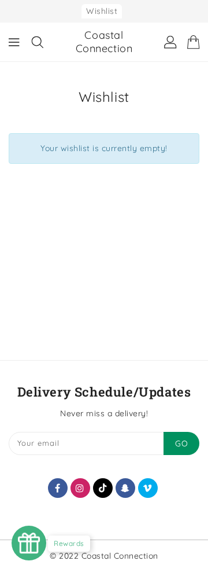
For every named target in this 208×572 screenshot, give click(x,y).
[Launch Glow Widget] (29, 543)
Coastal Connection (104, 41)
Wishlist (101, 11)
